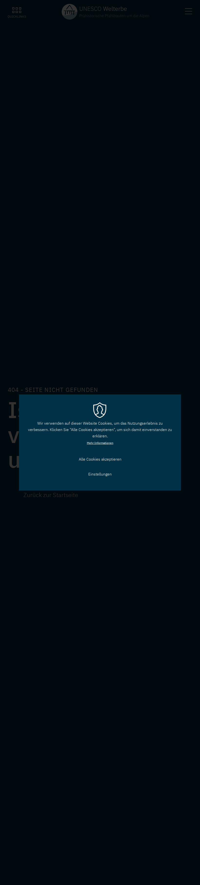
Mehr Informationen (100, 443)
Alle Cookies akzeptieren (100, 459)
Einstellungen (100, 474)
